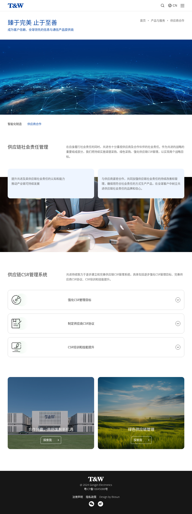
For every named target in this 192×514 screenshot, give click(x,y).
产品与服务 (158, 20)
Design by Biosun (109, 497)
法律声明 (77, 497)
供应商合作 (177, 20)
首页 (143, 20)
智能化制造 (15, 124)
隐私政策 (91, 497)
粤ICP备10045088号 (96, 489)
